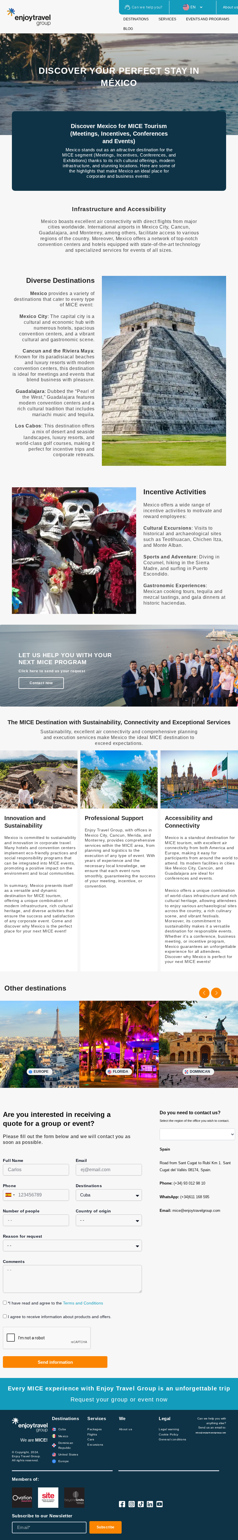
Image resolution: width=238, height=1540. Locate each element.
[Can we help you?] (127, 7)
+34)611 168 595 (195, 1197)
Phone (9, 1185)
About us (230, 7)
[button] (204, 993)
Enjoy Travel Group (26, 1456)
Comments (14, 1261)
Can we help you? (147, 7)
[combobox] (10, 1195)
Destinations (89, 1185)
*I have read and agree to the (55, 1303)
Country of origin (93, 1211)
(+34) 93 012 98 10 (189, 1183)
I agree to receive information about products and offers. (59, 1316)
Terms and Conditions (83, 1303)
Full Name (13, 1160)
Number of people (21, 1211)
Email (81, 1160)
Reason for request (22, 1236)
